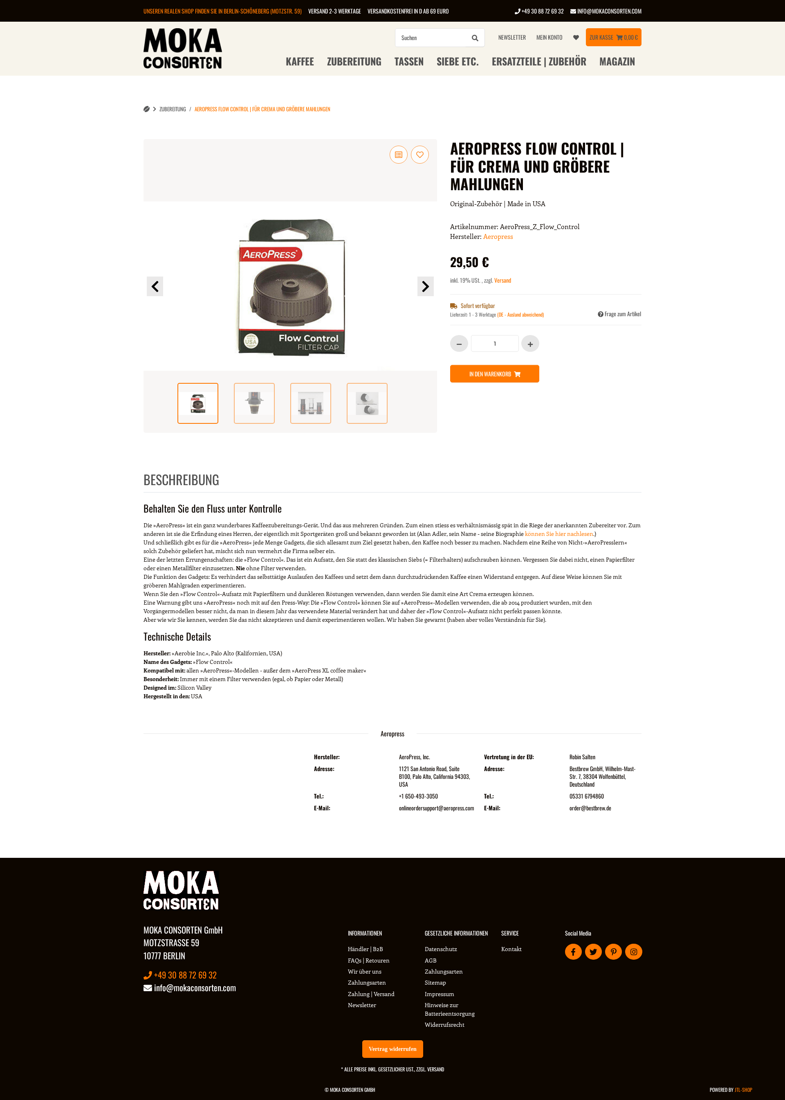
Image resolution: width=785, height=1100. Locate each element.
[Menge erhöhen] (530, 343)
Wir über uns (364, 971)
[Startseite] (147, 109)
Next (425, 286)
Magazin (617, 61)
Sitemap (435, 982)
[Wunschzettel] (576, 37)
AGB (431, 960)
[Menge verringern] (459, 343)
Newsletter (512, 37)
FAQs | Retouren (369, 960)
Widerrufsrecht (444, 1024)
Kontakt (511, 949)
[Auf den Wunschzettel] (420, 155)
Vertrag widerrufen (393, 1049)
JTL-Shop (743, 1089)
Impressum (439, 994)
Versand (502, 280)
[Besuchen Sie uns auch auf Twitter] (593, 952)
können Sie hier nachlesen (559, 534)
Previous (155, 286)
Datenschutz (441, 949)
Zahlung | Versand (371, 994)
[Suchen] (475, 38)
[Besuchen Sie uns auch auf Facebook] (573, 952)
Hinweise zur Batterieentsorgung (450, 1009)
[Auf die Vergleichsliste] (399, 155)
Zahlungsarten (367, 982)
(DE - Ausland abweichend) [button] (520, 314)
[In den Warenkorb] (150, 134)
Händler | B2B (365, 949)
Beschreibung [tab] (181, 479)
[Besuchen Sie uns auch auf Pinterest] (613, 952)
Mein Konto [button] (549, 37)
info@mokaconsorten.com (608, 11)
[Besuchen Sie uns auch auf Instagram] (633, 952)
